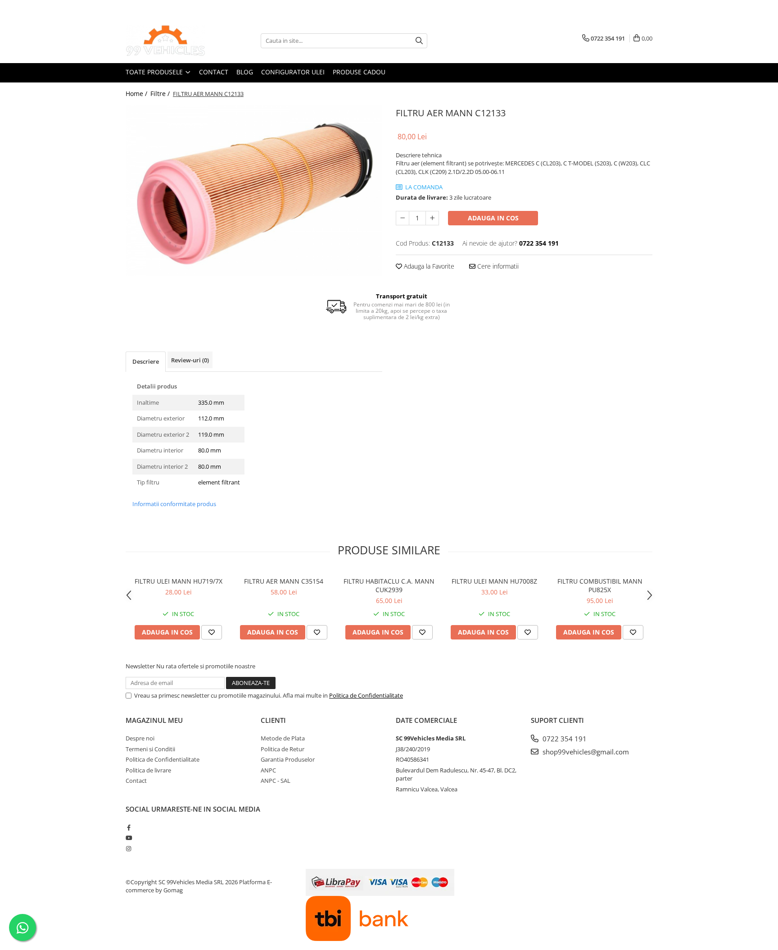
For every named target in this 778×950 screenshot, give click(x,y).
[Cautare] (419, 40)
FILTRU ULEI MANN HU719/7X (178, 581)
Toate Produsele (155, 72)
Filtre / (161, 93)
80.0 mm (209, 450)
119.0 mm (211, 434)
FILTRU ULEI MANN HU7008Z (494, 581)
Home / (137, 93)
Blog (244, 72)
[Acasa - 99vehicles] (171, 40)
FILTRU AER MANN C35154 (283, 581)
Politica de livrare (148, 770)
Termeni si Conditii (150, 749)
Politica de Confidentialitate (366, 695)
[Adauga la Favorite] (211, 632)
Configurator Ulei (293, 72)
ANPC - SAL (275, 780)
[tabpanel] (254, 190)
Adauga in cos (493, 218)
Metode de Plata (283, 738)
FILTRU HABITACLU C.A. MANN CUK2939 (389, 585)
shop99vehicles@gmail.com (585, 751)
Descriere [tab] (145, 361)
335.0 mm (211, 402)
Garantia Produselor (288, 759)
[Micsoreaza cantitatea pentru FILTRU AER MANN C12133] (402, 218)
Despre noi (140, 738)
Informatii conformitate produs (174, 504)
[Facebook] (128, 827)
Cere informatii (497, 266)
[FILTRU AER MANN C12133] (254, 190)
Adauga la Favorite (428, 266)
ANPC (268, 770)
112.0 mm (211, 418)
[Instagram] (128, 849)
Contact (213, 72)
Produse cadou (359, 72)
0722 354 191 (564, 738)
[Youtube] (128, 838)
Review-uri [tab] (190, 360)
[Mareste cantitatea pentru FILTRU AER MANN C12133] (432, 218)
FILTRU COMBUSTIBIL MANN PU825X (599, 585)
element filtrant (219, 482)
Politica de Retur (282, 749)
